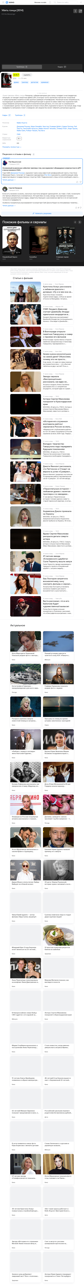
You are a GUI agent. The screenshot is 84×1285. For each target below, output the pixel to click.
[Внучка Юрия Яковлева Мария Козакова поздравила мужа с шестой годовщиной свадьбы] (58, 744)
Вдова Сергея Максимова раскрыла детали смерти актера (55, 536)
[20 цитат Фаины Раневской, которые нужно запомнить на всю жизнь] (58, 875)
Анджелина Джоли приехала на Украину (57, 512)
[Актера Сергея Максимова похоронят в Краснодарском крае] (58, 1006)
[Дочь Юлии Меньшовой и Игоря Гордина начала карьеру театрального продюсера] (58, 777)
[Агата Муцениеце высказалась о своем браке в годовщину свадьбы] (25, 842)
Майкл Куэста (22, 123)
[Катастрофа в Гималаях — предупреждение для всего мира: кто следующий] (25, 679)
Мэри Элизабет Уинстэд (40, 126)
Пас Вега (41, 131)
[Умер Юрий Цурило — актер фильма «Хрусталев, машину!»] (25, 908)
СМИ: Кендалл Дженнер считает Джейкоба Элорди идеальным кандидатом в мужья (56, 312)
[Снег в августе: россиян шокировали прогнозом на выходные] (58, 1234)
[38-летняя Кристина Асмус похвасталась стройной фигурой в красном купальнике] (25, 1202)
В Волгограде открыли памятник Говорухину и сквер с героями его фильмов (58, 334)
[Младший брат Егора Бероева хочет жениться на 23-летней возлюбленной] (25, 940)
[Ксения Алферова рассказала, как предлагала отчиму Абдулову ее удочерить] (25, 777)
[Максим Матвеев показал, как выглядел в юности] (58, 973)
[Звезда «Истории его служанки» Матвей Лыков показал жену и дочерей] (25, 1234)
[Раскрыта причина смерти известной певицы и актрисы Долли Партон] (25, 712)
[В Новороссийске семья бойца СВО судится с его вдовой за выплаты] (25, 1006)
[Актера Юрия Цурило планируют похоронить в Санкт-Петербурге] (58, 1267)
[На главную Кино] (11, 2)
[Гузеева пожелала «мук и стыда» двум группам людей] (58, 908)
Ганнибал (33, 257)
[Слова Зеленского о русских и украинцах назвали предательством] (58, 1136)
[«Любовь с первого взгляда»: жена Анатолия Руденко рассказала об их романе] (25, 744)
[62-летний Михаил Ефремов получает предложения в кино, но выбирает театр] (25, 1104)
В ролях (5, 126)
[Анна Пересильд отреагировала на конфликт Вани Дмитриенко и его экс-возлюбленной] (25, 973)
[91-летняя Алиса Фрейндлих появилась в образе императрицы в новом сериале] (25, 1071)
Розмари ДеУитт (56, 126)
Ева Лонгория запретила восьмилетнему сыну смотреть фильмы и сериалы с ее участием (57, 581)
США (18, 134)
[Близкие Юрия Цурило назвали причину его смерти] (58, 842)
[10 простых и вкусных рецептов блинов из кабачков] (58, 940)
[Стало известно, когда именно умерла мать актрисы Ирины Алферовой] (58, 1038)
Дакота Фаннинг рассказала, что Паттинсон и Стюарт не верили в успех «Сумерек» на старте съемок (57, 469)
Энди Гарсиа (72, 128)
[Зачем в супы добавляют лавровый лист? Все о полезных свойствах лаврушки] (25, 1267)
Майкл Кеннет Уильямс (47, 128)
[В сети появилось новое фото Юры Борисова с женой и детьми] (25, 1136)
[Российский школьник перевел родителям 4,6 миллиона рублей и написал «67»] (58, 1104)
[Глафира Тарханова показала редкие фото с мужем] (58, 679)
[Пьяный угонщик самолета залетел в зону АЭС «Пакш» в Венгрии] (58, 646)
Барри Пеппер (67, 126)
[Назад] (75, 222)
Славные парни (62, 257)
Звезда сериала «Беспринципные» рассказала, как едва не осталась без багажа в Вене (57, 379)
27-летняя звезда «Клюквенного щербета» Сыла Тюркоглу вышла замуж (57, 559)
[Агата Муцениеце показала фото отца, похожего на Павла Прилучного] (58, 1169)
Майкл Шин (21, 131)
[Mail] (7, 2)
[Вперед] (80, 222)
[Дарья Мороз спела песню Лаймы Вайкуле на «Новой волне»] (25, 875)
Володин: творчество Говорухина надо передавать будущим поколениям (57, 446)
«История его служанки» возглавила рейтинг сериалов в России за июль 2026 (56, 424)
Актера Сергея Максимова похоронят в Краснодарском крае (57, 401)
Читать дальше (8, 180)
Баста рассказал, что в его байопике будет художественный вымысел (56, 604)
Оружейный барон (9, 257)
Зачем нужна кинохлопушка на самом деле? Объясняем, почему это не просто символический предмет (57, 357)
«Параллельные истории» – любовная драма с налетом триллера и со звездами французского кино (57, 491)
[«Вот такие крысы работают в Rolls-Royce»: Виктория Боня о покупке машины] (58, 1202)
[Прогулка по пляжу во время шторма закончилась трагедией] (58, 712)
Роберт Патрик (31, 131)
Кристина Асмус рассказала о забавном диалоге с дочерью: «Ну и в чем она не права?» (57, 289)
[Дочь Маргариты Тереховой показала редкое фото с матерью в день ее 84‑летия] (25, 646)
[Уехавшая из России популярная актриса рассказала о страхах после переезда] (25, 810)
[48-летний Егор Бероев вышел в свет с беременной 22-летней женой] (58, 1071)
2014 (14, 78)
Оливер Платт (62, 128)
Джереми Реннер (23, 126)
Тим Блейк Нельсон (30, 128)
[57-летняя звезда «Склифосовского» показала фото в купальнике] (25, 1169)
